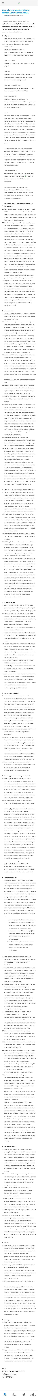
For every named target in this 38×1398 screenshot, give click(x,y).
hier (7, 15)
